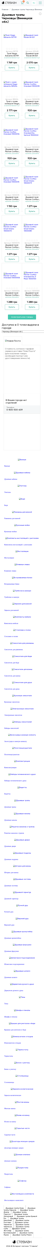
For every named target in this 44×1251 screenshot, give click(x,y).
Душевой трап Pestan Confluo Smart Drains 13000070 (12, 246)
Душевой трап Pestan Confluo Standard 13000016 (12, 150)
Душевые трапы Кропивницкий (16, 1232)
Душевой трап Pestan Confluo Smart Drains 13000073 (32, 198)
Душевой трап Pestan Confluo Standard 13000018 (32, 102)
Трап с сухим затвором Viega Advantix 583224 (12, 102)
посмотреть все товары (22, 317)
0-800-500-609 (14, 409)
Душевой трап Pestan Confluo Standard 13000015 (11, 198)
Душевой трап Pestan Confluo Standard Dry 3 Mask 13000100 (32, 294)
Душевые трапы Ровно (22, 1235)
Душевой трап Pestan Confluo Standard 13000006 (12, 294)
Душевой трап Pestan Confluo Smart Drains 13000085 (32, 246)
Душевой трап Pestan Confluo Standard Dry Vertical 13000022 (32, 150)
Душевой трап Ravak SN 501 (32, 54)
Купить (12, 68)
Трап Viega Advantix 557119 (12, 54)
